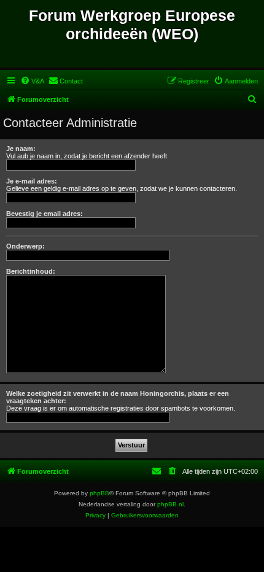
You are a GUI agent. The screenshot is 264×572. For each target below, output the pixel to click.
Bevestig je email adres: (44, 213)
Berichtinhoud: (30, 271)
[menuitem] (32, 81)
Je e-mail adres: (31, 181)
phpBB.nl (170, 504)
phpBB (99, 493)
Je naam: (21, 148)
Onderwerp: (25, 246)
